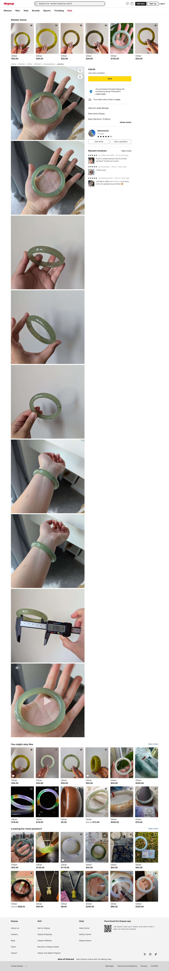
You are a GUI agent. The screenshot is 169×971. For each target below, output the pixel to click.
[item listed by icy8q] (47, 801)
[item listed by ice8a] (22, 801)
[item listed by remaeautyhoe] (121, 801)
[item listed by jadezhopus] (121, 886)
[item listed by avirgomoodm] (96, 762)
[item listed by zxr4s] (96, 847)
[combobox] (69, 3)
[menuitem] (8, 10)
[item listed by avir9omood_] (22, 762)
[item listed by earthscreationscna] (22, 847)
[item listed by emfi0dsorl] (22, 886)
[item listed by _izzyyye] (121, 847)
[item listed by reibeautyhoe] (146, 762)
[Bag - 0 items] (132, 3)
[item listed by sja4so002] (146, 801)
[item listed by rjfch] (72, 801)
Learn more (101, 94)
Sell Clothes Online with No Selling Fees (93, 959)
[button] (114, 136)
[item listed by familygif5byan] (72, 886)
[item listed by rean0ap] (146, 847)
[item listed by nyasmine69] (47, 847)
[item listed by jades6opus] (96, 886)
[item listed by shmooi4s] (121, 762)
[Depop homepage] (9, 3)
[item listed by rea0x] (47, 886)
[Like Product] (31, 25)
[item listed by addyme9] (146, 886)
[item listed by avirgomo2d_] (47, 762)
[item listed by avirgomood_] (72, 762)
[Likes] (127, 3)
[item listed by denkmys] (96, 801)
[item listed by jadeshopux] (72, 847)
